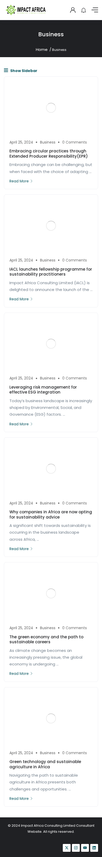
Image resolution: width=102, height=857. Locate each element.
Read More (19, 181)
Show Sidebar (23, 70)
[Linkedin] (94, 848)
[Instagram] (76, 848)
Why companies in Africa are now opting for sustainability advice (50, 514)
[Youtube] (85, 848)
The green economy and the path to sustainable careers (46, 639)
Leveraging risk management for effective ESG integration (43, 389)
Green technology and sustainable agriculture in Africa (45, 764)
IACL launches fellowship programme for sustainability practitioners (50, 271)
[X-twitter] (67, 848)
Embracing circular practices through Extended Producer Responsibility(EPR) (48, 153)
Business (47, 142)
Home (42, 49)
